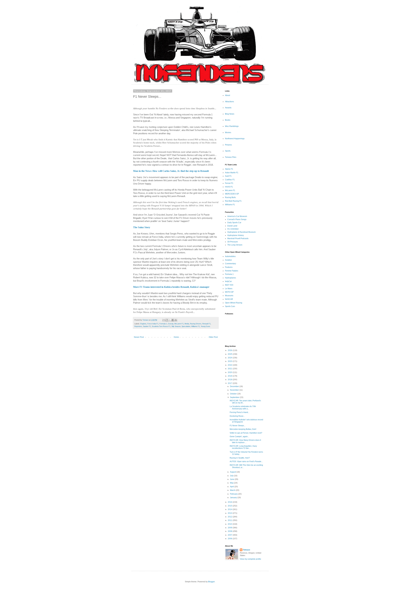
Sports (227, 151)
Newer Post (139, 337)
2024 (230, 358)
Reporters (138, 326)
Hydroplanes (230, 278)
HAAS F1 (229, 187)
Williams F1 (195, 326)
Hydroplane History (235, 235)
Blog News (229, 114)
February (234, 494)
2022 (230, 365)
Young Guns (205, 326)
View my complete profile (250, 559)
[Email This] (163, 320)
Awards (228, 108)
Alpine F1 (229, 169)
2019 (230, 376)
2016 (230, 502)
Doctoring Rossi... (237, 416)
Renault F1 (206, 324)
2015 (230, 506)
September (235, 397)
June (232, 479)
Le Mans (228, 288)
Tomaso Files (230, 157)
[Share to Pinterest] (175, 320)
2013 (230, 513)
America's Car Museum (237, 216)
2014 (230, 509)
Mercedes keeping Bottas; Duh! (243, 429)
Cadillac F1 (230, 180)
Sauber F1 (147, 326)
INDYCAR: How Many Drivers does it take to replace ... (245, 441)
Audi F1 (228, 176)
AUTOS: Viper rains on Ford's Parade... (246, 461)
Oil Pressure (232, 242)
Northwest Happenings (235, 138)
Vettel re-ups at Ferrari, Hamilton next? (246, 433)
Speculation (186, 326)
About (227, 95)
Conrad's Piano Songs (236, 219)
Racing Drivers (195, 324)
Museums (229, 295)
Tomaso (246, 550)
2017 (230, 383)
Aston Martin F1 (231, 173)
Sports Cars (230, 306)
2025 (230, 354)
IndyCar (228, 281)
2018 (230, 379)
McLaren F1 (179, 324)
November (234, 390)
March (233, 490)
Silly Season (176, 326)
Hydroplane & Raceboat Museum (241, 232)
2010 (230, 524)
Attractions (229, 102)
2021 (230, 369)
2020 (230, 372)
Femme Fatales (231, 271)
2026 (230, 350)
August (233, 472)
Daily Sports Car (234, 222)
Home (176, 337)
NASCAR (229, 299)
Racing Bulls (230, 197)
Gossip (170, 324)
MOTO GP (229, 292)
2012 (230, 517)
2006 (230, 538)
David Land (232, 226)
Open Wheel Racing (233, 303)
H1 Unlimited (232, 229)
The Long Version (234, 245)
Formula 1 (163, 324)
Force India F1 (152, 324)
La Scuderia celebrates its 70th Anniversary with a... (243, 407)
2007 (230, 535)
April (232, 487)
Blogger (211, 582)
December (234, 386)
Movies (228, 132)
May (232, 483)
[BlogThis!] (166, 320)
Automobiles (230, 256)
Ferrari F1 (229, 183)
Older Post (213, 337)
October (233, 394)
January (233, 497)
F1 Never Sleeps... (237, 426)
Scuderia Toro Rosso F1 (161, 326)
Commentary (230, 264)
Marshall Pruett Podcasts (237, 238)
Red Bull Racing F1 (233, 201)
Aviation (228, 260)
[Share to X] (169, 320)
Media (187, 324)
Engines (143, 324)
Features (228, 267)
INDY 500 (229, 285)
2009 (230, 528)
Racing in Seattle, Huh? (240, 458)
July (232, 476)
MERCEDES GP (232, 194)
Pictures (228, 145)
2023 (230, 361)
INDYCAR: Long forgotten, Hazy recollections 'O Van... (243, 447)
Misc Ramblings (232, 126)
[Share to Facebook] (172, 320)
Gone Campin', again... (239, 436)
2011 (230, 520)
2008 (230, 531)
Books (227, 120)
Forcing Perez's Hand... (239, 412)
